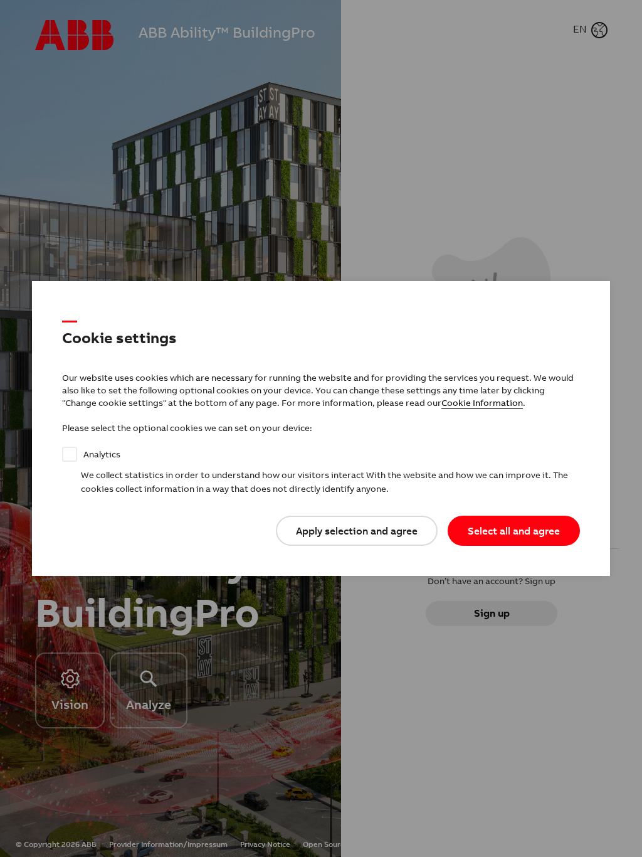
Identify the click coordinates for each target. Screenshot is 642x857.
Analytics (101, 454)
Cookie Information (482, 402)
